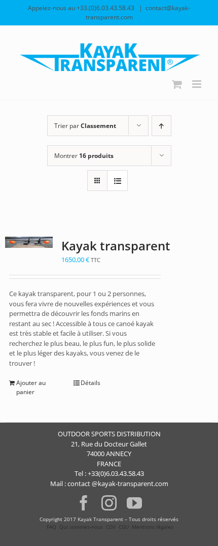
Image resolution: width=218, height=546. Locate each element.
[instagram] (109, 502)
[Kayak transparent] (29, 242)
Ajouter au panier (31, 387)
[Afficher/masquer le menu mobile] (197, 84)
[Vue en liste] (117, 180)
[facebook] (83, 502)
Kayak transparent (115, 245)
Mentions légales (152, 526)
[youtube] (134, 502)
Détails (90, 382)
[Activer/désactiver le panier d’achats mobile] (177, 84)
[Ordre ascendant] (161, 125)
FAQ (50, 526)
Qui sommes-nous (81, 526)
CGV (111, 526)
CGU (124, 526)
